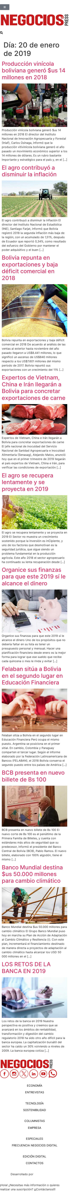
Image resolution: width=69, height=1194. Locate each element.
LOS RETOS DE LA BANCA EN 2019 (26, 967)
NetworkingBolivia (46, 1174)
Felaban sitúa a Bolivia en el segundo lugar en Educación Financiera (32, 675)
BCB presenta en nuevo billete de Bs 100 (33, 776)
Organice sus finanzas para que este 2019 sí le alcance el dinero (34, 576)
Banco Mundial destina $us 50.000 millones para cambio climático (32, 874)
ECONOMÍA (34, 1085)
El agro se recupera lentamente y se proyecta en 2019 (27, 482)
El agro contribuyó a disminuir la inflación (29, 171)
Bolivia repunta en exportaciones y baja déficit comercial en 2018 (30, 267)
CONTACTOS (34, 1163)
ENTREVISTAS (34, 1092)
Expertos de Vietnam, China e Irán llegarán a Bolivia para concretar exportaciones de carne (33, 387)
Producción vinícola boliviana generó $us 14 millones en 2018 (33, 70)
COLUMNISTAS (34, 1121)
